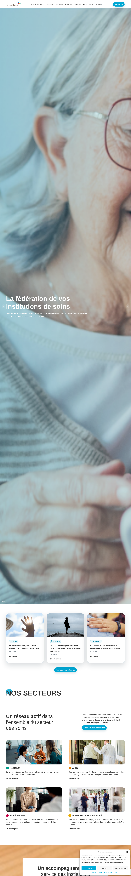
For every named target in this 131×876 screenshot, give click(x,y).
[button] (127, 852)
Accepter (89, 868)
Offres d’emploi (88, 4)
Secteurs (50, 4)
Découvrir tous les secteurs (94, 728)
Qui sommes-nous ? (37, 4)
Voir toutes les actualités (65, 670)
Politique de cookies (97, 872)
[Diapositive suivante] (127, 306)
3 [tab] (4, 601)
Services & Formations (64, 4)
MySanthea (119, 4)
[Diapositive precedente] (3, 306)
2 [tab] (3, 601)
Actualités (78, 4)
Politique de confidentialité (110, 872)
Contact (98, 4)
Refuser (104, 868)
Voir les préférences (120, 868)
